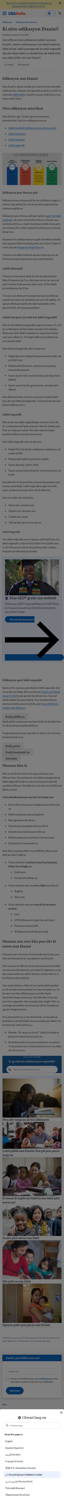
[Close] (61, 1412)
